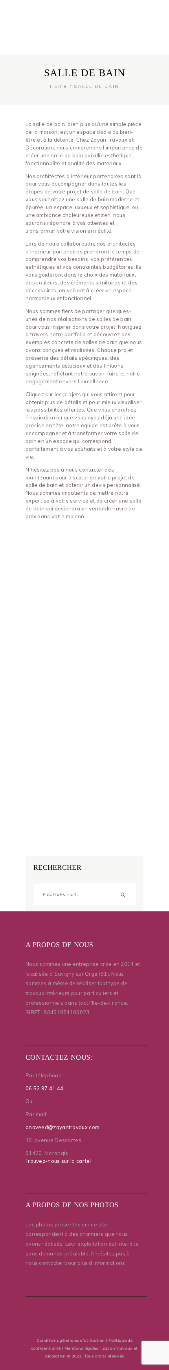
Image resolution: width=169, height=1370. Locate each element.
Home (58, 86)
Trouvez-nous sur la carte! (58, 1161)
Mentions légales (81, 1348)
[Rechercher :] (84, 894)
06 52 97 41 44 (44, 1088)
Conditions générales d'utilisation (71, 1340)
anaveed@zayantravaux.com (62, 1127)
